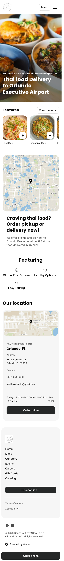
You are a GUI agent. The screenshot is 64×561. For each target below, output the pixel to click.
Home (9, 448)
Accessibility (12, 508)
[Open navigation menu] (55, 7)
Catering (10, 478)
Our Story (11, 458)
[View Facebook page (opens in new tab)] (7, 526)
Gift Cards (11, 473)
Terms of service (14, 503)
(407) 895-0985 (15, 377)
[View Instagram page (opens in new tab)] (12, 526)
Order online (31, 410)
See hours (51, 399)
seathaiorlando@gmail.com (21, 385)
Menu (44, 7)
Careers (10, 468)
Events (9, 463)
